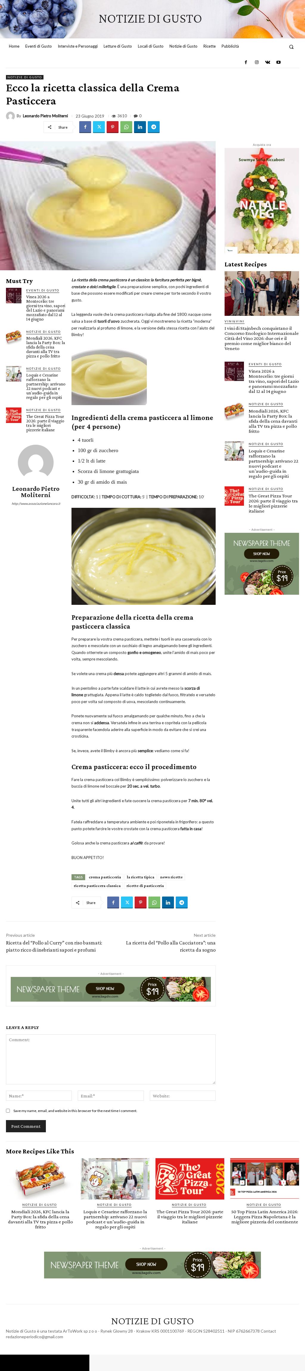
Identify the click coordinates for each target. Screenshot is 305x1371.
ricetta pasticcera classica (97, 885)
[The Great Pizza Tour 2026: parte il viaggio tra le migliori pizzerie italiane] (13, 415)
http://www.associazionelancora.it (36, 503)
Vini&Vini (235, 321)
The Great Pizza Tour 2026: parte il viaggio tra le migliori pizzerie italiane (45, 423)
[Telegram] (154, 127)
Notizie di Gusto (24, 77)
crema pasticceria (105, 877)
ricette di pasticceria (145, 885)
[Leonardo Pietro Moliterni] (11, 116)
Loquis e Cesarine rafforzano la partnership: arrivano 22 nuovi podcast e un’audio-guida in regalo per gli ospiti (46, 386)
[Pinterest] (113, 127)
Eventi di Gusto (42, 290)
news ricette (171, 877)
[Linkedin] (140, 127)
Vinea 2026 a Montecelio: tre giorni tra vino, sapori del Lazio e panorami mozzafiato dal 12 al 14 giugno (45, 307)
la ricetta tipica (140, 877)
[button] (291, 46)
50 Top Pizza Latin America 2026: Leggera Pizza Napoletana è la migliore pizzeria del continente (264, 1217)
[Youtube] (278, 62)
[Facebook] (245, 62)
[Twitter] (99, 127)
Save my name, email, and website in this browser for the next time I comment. (75, 1110)
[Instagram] (256, 62)
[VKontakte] (267, 62)
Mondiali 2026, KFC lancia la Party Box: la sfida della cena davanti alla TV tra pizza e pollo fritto (45, 347)
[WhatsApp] (126, 127)
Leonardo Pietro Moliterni (45, 116)
